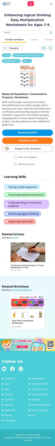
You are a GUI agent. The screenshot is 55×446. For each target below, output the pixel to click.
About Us (9, 394)
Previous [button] (4, 256)
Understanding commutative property (25, 204)
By (5, 48)
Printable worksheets (14, 39)
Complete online (27, 141)
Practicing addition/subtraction (26, 194)
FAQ (33, 415)
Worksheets (10, 378)
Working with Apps (39, 389)
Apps (7, 383)
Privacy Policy (33, 434)
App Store (9, 404)
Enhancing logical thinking (23, 213)
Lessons (34, 39)
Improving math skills (20, 221)
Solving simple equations (22, 187)
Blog (7, 389)
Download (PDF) (27, 133)
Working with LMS (39, 383)
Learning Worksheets (21, 290)
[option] (27, 256)
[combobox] (14, 48)
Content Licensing (39, 410)
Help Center (10, 420)
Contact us (9, 399)
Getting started (37, 378)
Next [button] (50, 256)
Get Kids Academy (39, 394)
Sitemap (8, 415)
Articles (14, 238)
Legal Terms (20, 434)
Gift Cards (35, 399)
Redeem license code (40, 404)
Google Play (10, 410)
